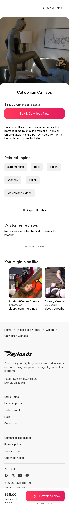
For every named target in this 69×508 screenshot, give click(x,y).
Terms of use (12, 451)
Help (7, 416)
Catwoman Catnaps (16, 335)
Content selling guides (17, 437)
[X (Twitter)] (13, 475)
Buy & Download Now (34, 113)
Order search (12, 410)
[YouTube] (27, 475)
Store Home (54, 7)
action (54, 167)
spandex (12, 180)
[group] (25, 289)
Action (33, 180)
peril (37, 167)
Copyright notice (14, 457)
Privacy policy (13, 444)
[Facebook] (6, 475)
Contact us (10, 423)
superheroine (15, 167)
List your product (14, 403)
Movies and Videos (19, 193)
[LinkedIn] (20, 475)
